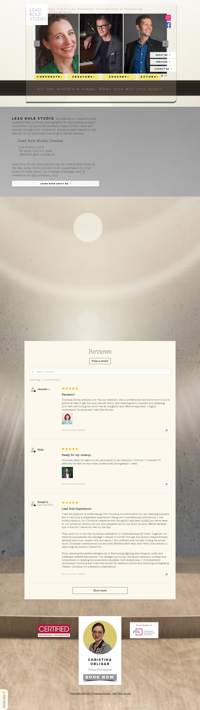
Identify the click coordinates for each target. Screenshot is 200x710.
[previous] (37, 43)
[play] (162, 76)
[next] (165, 43)
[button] (100, 361)
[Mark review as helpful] (166, 430)
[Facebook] (168, 25)
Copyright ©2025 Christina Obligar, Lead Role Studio (100, 693)
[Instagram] (168, 18)
